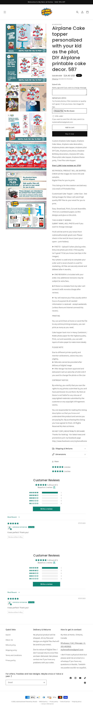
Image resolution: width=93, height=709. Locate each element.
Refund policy (11, 645)
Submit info (56, 84)
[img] (13, 523)
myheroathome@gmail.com (72, 649)
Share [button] (56, 461)
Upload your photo (59, 98)
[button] (4, 12)
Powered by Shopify (31, 701)
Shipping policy (11, 650)
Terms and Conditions (14, 655)
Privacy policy (11, 660)
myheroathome (20, 701)
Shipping (55, 79)
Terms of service (65, 701)
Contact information (48, 704)
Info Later (59, 116)
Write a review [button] (46, 509)
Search (8, 635)
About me (9, 640)
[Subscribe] (43, 682)
